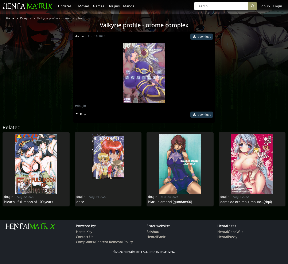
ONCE (80, 202)
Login (277, 6)
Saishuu (153, 231)
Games (98, 6)
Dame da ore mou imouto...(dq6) (246, 202)
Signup (264, 6)
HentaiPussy (227, 236)
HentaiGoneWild (230, 231)
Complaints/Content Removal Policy (104, 242)
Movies (84, 6)
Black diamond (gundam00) (170, 202)
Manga (128, 6)
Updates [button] (65, 6)
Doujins (114, 6)
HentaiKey (84, 231)
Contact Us (84, 236)
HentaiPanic (156, 236)
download (204, 37)
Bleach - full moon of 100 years (28, 202)
